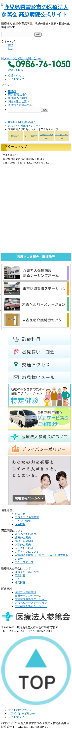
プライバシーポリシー (21, 713)
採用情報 (20, 524)
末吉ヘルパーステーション (31, 602)
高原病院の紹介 (17, 94)
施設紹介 (15, 136)
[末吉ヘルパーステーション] (36, 310)
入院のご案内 (23, 544)
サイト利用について (20, 710)
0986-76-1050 (15, 69)
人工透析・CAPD (25, 548)
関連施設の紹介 (27, 122)
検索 (38, 34)
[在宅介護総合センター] (36, 326)
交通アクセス (16, 75)
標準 (10, 45)
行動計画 (20, 575)
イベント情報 (23, 520)
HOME (12, 91)
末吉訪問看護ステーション (31, 599)
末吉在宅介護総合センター (23, 125)
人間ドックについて (27, 551)
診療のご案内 (23, 537)
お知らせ (20, 513)
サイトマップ (16, 79)
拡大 (10, 48)
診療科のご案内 (17, 98)
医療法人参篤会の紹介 (21, 105)
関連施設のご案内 (18, 101)
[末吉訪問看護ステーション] (36, 294)
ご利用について (46, 136)
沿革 (17, 579)
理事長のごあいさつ (27, 572)
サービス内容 (30, 136)
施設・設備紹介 (24, 541)
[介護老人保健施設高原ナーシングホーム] (36, 278)
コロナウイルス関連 (27, 517)
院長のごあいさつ (25, 534)
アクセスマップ (61, 136)
